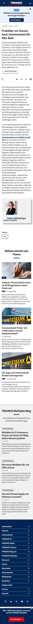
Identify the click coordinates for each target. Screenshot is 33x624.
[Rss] (27, 601)
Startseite (5, 26)
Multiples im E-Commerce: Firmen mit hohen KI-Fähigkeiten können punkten (15, 435)
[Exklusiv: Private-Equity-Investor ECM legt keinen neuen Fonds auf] (16, 270)
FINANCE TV (7, 539)
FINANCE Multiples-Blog (16, 411)
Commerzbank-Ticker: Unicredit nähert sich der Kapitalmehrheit (15, 331)
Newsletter (6, 568)
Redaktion (6, 581)
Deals (11, 26)
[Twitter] (16, 601)
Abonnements (7, 572)
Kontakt (5, 593)
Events (4, 564)
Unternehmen (7, 535)
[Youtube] (22, 601)
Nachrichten (7, 526)
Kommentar (6, 368)
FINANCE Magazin (9, 552)
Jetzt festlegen (16, 20)
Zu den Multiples (15, 619)
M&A (16, 26)
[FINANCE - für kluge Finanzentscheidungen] (16, 3)
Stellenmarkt (7, 585)
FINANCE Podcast (9, 547)
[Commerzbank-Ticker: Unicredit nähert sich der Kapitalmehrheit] (16, 316)
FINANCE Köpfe (8, 543)
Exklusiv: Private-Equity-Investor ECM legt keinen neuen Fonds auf (16, 285)
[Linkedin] (11, 601)
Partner (5, 589)
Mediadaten (6, 577)
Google (17, 10)
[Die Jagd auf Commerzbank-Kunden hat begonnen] (16, 360)
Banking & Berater (7, 323)
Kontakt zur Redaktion (10, 220)
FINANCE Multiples (8, 429)
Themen (5, 531)
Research (5, 560)
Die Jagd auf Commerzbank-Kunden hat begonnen (15, 374)
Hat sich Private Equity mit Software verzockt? (15, 495)
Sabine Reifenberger (11, 71)
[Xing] (5, 601)
